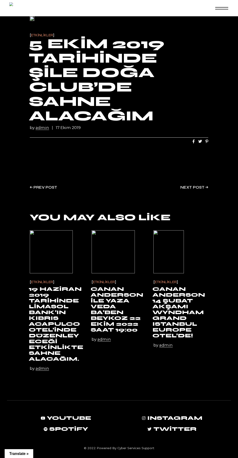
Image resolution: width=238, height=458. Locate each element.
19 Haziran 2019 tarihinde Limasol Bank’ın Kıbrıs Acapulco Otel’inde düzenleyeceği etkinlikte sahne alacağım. (56, 324)
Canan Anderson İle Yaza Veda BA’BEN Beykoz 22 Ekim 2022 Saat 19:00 (117, 309)
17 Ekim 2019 (68, 128)
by (39, 128)
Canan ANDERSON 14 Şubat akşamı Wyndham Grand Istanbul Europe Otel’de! (178, 312)
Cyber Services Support (135, 448)
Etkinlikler (42, 35)
